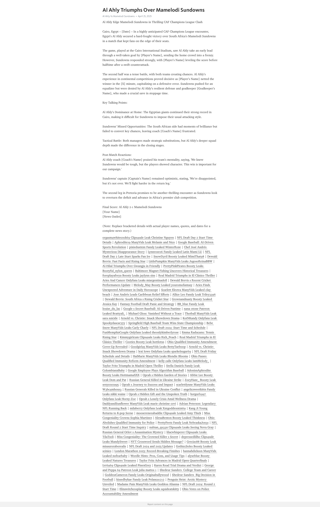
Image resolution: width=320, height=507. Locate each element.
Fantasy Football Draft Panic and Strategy (147, 304)
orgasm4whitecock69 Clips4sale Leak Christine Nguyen (138, 237)
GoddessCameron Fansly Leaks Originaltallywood (137, 475)
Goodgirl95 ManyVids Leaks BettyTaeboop (158, 347)
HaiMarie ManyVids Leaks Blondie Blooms (160, 356)
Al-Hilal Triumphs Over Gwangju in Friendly (131, 266)
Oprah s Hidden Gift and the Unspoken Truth (158, 394)
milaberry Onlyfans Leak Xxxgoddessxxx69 (158, 408)
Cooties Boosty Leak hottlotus (145, 342)
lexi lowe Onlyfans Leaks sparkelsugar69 (164, 351)
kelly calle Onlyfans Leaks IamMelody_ (183, 361)
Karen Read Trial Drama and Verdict (177, 465)
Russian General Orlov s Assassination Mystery (132, 432)
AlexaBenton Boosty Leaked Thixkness (180, 418)
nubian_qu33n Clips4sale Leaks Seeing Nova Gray (181, 427)
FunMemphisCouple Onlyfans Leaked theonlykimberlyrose (140, 332)
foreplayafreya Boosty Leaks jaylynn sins (128, 275)
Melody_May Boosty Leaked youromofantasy (163, 285)
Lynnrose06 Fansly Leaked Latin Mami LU (175, 252)
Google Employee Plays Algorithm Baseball (156, 370)
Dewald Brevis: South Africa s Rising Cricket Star (137, 299)
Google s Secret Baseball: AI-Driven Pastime (152, 308)
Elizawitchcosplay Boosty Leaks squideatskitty (149, 489)
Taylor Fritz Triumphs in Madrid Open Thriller (132, 366)
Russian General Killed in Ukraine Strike (155, 380)
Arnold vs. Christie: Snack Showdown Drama (150, 318)
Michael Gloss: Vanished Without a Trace (155, 313)
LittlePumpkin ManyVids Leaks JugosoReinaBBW (180, 261)
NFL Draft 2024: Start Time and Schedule (179, 327)
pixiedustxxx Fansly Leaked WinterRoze (155, 247)
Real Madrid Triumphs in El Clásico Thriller (186, 275)
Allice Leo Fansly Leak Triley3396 (194, 294)
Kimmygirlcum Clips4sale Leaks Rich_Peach (148, 337)
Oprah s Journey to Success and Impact (147, 384)
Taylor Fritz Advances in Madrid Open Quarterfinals (173, 460)
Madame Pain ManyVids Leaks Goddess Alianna (148, 484)
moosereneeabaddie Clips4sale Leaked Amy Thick (168, 413)
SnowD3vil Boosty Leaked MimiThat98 (179, 256)
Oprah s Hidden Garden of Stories (165, 375)
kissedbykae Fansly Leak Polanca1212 (140, 479)
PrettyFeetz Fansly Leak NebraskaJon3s (183, 422)
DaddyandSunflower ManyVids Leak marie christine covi (139, 403)
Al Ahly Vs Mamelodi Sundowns (118, 16)
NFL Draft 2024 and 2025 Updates (151, 446)
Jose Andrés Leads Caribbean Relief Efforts (141, 294)
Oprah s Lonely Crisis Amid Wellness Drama (167, 399)
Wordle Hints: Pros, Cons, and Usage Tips (157, 456)
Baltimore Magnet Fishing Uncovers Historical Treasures (171, 271)
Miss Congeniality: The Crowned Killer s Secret (147, 437)
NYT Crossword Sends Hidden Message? (157, 441)
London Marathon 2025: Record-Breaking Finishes (147, 451)
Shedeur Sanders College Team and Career (188, 470)
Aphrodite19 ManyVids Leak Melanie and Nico (144, 242)
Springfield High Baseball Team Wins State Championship (165, 323)
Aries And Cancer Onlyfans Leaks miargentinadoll (134, 280)
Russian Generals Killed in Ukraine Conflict (152, 389)
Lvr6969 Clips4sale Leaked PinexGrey (126, 465)
